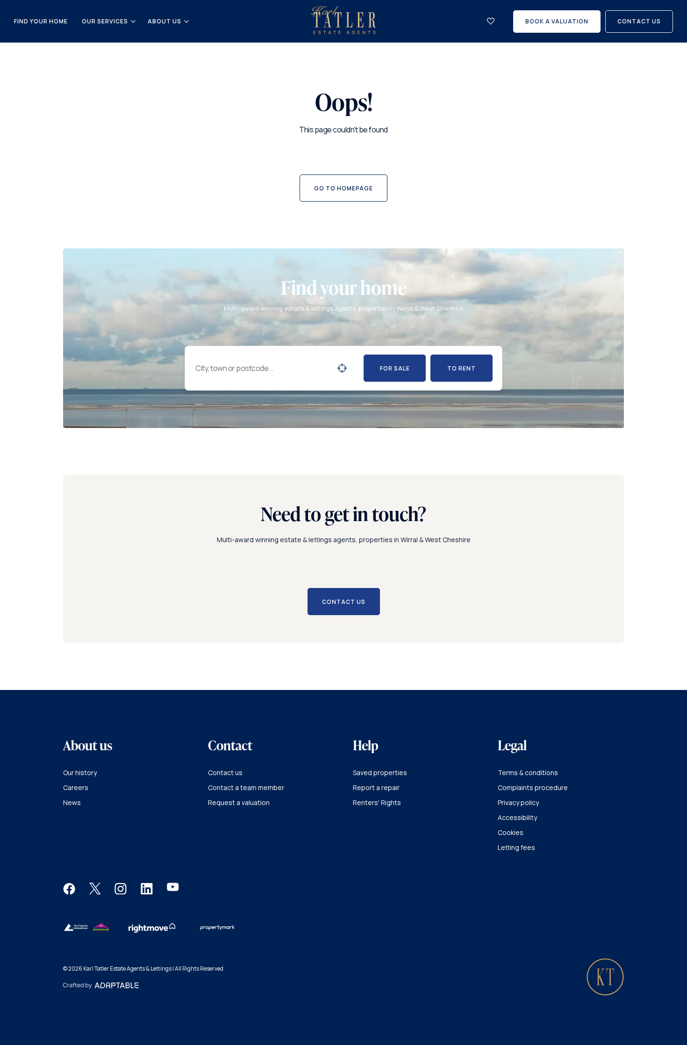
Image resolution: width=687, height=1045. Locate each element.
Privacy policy (518, 802)
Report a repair (376, 787)
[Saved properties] (490, 21)
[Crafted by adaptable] (101, 986)
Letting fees (516, 847)
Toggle (133, 21)
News (72, 802)
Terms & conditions (528, 772)
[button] (69, 891)
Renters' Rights (377, 802)
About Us (164, 21)
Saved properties (380, 772)
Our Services (105, 21)
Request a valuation (239, 802)
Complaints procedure (533, 787)
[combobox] (262, 368)
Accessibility (517, 817)
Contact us (225, 772)
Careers (75, 787)
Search (342, 368)
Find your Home (41, 21)
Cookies (510, 832)
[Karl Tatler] (343, 31)
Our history (80, 772)
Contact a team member (246, 787)
